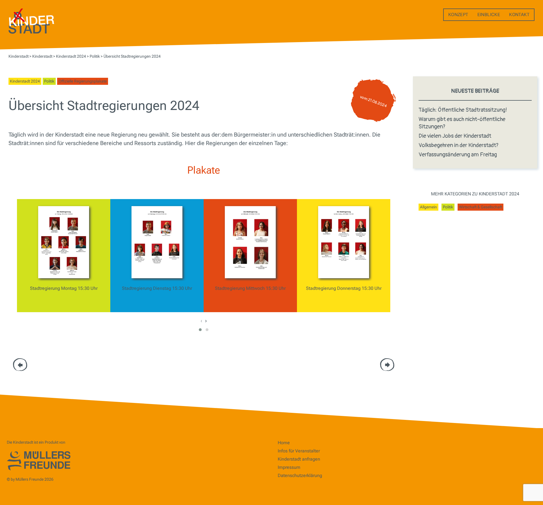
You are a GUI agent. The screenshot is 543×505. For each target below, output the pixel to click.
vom (373, 101)
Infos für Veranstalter (299, 451)
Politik (49, 81)
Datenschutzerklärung (300, 475)
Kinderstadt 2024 (25, 81)
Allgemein (428, 207)
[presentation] (201, 320)
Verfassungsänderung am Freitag (458, 154)
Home (284, 442)
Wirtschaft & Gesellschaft (480, 207)
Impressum (289, 467)
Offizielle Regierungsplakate (83, 81)
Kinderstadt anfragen (299, 459)
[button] (200, 330)
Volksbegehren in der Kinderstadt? (459, 145)
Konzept (458, 14)
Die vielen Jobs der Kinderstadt (455, 135)
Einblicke (488, 14)
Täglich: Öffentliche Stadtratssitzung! (463, 109)
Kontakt (519, 14)
